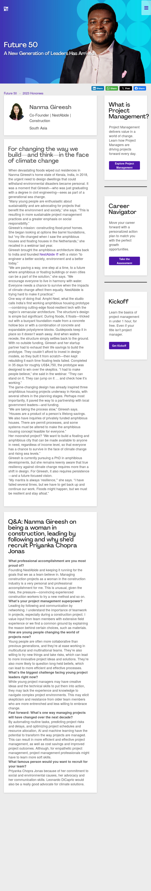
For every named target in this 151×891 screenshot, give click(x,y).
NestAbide (47, 254)
